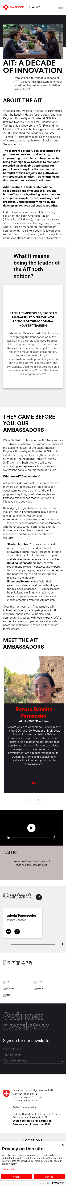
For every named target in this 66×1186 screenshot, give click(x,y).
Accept (17, 1176)
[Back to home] (13, 7)
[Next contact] (39, 897)
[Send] (61, 1061)
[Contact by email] (9, 932)
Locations (33, 1140)
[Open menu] (60, 7)
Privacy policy (9, 1169)
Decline (49, 1176)
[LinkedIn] (17, 932)
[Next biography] (38, 800)
